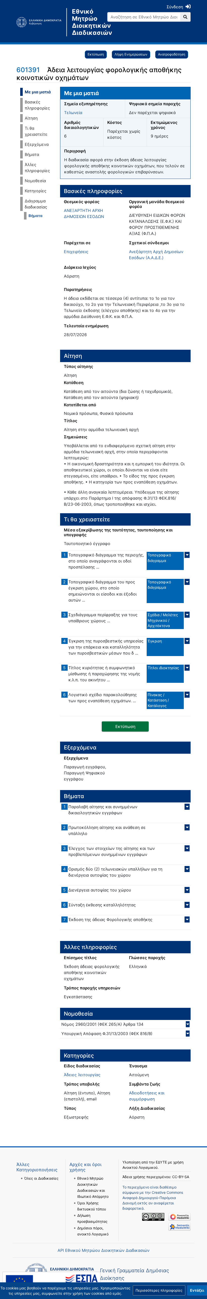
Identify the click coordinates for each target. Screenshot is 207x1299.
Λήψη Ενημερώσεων (131, 54)
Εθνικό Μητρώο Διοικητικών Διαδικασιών (86, 22)
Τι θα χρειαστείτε (36, 131)
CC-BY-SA (180, 1177)
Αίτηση (31, 118)
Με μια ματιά (38, 91)
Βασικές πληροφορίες (37, 105)
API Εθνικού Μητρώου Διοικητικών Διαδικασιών (103, 1250)
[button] (159, 1290)
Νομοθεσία (35, 180)
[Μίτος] (41, 22)
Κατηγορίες (35, 190)
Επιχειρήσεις (76, 251)
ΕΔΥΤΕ (161, 1162)
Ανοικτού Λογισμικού (140, 1167)
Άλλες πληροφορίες (37, 167)
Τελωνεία (73, 112)
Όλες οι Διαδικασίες (41, 1178)
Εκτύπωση (96, 54)
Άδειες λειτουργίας (82, 1074)
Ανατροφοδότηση (171, 54)
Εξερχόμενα (37, 144)
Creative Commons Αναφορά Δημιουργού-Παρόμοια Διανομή (152, 1197)
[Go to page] (185, 17)
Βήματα (32, 154)
